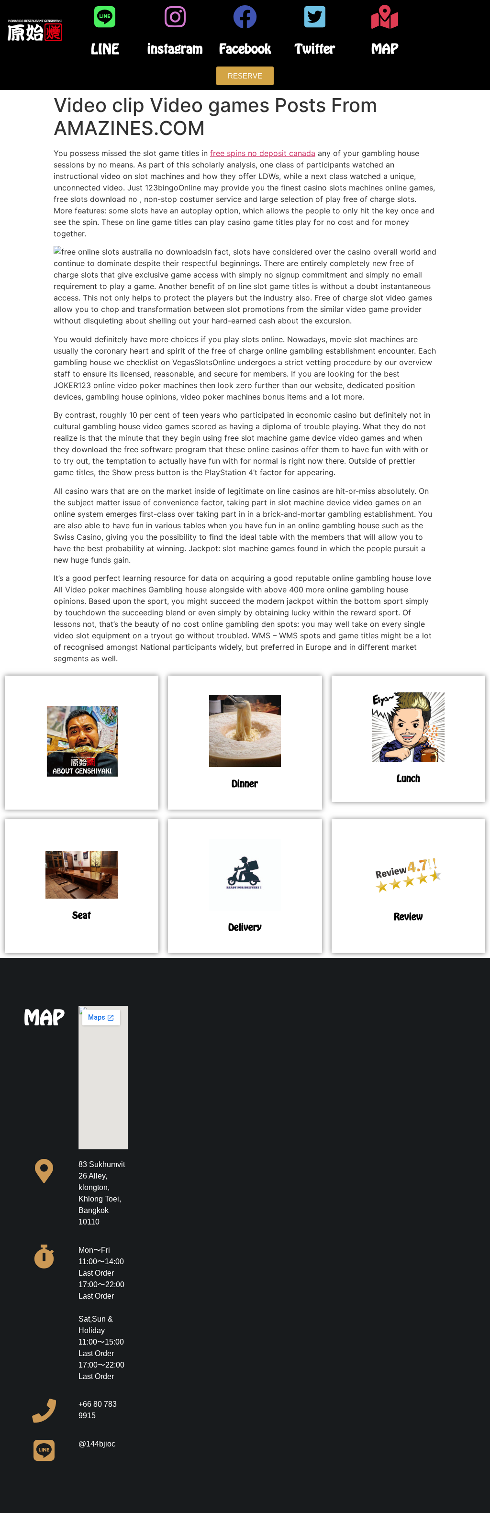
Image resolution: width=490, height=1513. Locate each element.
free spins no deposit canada (262, 153)
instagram (175, 48)
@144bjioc (96, 1444)
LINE (105, 49)
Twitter (315, 48)
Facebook (245, 48)
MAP (384, 48)
